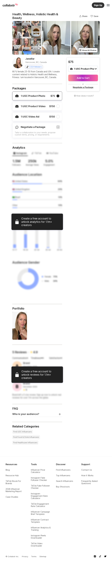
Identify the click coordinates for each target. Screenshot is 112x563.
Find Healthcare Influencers (25, 443)
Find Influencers (63, 470)
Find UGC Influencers (22, 432)
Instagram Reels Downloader (38, 536)
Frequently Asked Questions (89, 482)
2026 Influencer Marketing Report (14, 490)
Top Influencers (63, 475)
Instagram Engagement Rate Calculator (39, 495)
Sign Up (98, 5)
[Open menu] (108, 5)
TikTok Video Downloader (36, 544)
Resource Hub (12, 475)
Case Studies (12, 497)
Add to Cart (83, 78)
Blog (8, 470)
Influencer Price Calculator (38, 471)
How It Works (87, 475)
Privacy (25, 556)
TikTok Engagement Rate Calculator (40, 505)
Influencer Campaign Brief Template (40, 513)
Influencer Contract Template (40, 521)
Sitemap (42, 556)
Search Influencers (64, 481)
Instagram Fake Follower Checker (39, 479)
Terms (33, 556)
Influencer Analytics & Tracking (41, 528)
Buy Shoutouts (63, 486)
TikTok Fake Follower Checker (40, 487)
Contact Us (86, 470)
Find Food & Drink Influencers (26, 437)
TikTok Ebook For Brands (13, 482)
